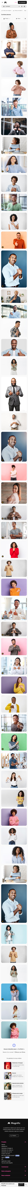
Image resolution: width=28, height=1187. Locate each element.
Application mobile (5, 1161)
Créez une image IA (7, 10)
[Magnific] (14, 1123)
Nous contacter (5, 1175)
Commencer (4, 1167)
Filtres (19, 18)
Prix (16, 2)
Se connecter (22, 2)
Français (14, 1135)
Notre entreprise (6, 1171)
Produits (3, 1142)
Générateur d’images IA (7, 1148)
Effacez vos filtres (20, 1052)
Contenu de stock (5, 1153)
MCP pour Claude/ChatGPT (10, 1155)
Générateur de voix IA (6, 1152)
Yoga (25, 10)
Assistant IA (4, 1146)
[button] (14, 1135)
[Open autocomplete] (3, 6)
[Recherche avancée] (25, 18)
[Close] (26, 1185)
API (2, 1159)
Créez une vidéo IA (18, 10)
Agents (5, 1157)
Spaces (3, 1144)
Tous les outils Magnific (7, 1163)
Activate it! (21, 1184)
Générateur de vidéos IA (7, 1150)
